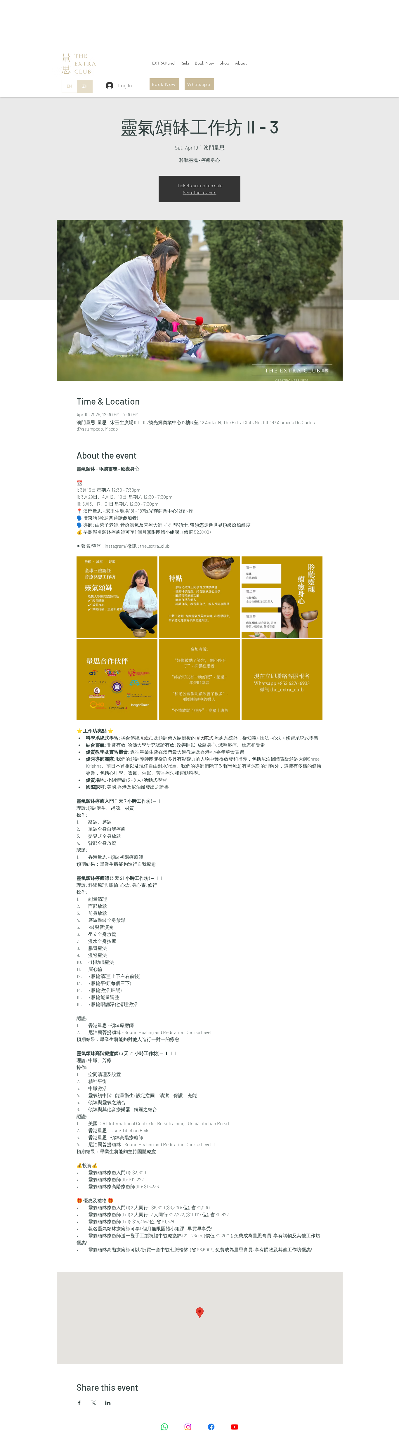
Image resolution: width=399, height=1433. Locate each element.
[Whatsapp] (164, 1426)
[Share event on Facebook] (79, 1403)
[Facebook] (211, 1426)
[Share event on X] (93, 1403)
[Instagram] (187, 1426)
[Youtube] (234, 1426)
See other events (199, 192)
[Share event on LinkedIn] (108, 1403)
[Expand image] (117, 597)
